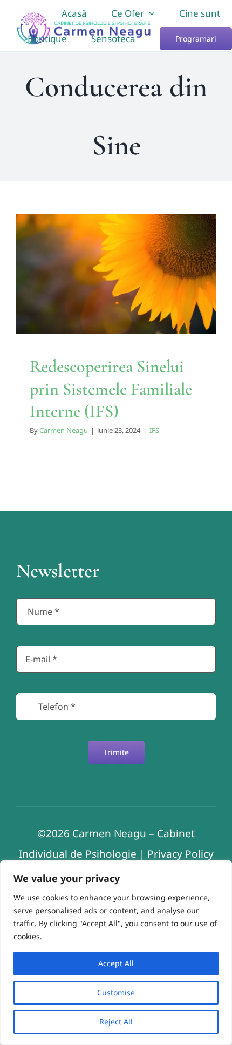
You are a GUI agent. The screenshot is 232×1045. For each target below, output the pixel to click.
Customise (116, 992)
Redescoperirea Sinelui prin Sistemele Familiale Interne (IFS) (111, 389)
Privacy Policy (180, 854)
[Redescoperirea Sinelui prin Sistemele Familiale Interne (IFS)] (116, 274)
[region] (116, 952)
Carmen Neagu (63, 430)
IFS (116, 308)
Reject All (116, 1021)
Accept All (116, 963)
